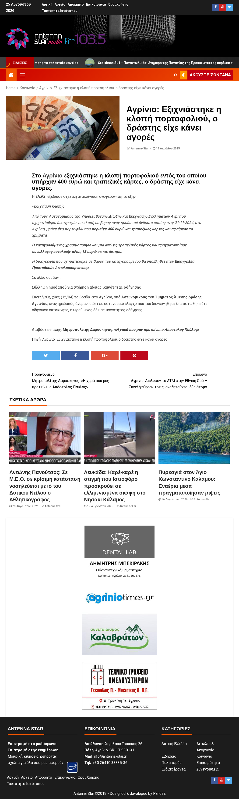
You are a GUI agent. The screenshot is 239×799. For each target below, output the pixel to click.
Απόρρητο (76, 4)
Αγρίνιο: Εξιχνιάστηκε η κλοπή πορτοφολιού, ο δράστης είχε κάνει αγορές (104, 339)
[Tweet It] (46, 355)
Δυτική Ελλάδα (174, 744)
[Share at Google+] (105, 355)
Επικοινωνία (96, 4)
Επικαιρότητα (208, 762)
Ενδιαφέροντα (174, 769)
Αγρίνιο (52, 175)
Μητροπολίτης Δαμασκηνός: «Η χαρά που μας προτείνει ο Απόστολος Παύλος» (70, 380)
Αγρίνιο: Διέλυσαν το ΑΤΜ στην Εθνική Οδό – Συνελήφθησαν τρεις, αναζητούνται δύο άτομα (168, 380)
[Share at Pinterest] (134, 355)
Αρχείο (60, 4)
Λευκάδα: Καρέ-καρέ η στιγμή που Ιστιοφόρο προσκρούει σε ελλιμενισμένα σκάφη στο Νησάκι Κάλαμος (114, 485)
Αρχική (47, 4)
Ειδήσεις (169, 756)
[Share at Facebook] (75, 355)
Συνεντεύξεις (208, 769)
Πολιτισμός (172, 762)
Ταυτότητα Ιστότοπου (59, 11)
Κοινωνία (204, 756)
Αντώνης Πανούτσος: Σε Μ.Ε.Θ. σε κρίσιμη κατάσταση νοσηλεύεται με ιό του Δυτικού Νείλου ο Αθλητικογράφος (44, 485)
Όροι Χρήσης (118, 4)
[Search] (176, 75)
